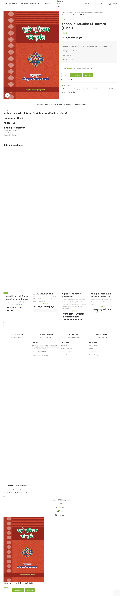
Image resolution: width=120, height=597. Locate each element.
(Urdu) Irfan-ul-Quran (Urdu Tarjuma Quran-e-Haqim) (16, 299)
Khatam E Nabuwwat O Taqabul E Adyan (73, 316)
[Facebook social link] (67, 92)
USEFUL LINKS (65, 342)
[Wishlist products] (106, 4)
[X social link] (69, 92)
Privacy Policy (65, 345)
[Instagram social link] (20, 489)
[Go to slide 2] (61, 325)
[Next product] (67, 19)
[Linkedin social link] (74, 92)
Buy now (88, 75)
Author (69, 12)
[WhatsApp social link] (76, 92)
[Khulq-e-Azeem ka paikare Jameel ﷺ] (103, 221)
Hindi (81, 89)
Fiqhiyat (78, 37)
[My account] (98, 4)
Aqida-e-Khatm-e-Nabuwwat (72, 295)
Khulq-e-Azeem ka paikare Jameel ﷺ (101, 295)
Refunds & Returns (66, 348)
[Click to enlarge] (7, 95)
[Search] (102, 4)
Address (35, 342)
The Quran (23, 302)
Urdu (10, 302)
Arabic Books (93, 345)
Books (72, 89)
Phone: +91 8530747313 (40, 352)
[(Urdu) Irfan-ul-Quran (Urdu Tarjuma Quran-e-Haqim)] (17, 221)
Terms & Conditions (66, 351)
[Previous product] (62, 19)
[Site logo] (60, 4)
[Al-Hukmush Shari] (45, 221)
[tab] (38, 105)
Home (63, 12)
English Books (93, 351)
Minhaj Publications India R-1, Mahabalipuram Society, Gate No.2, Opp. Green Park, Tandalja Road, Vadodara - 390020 (45, 346)
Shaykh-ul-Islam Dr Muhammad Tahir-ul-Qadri (88, 12)
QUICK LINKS (93, 342)
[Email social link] (71, 92)
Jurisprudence (45, 297)
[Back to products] (65, 19)
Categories (16, 302)
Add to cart (76, 75)
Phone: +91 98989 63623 (40, 355)
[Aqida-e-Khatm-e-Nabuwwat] (74, 221)
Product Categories (95, 355)
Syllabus (91, 348)
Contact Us (64, 355)
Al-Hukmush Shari (43, 293)
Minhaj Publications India (17, 485)
